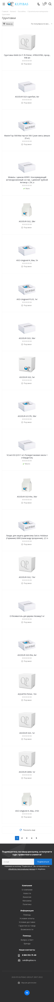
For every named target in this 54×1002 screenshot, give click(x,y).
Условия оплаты (27, 918)
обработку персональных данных (21, 869)
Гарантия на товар (27, 925)
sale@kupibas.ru (29, 960)
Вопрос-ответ (27, 940)
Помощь (27, 915)
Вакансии (27, 897)
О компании (27, 889)
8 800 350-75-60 (29, 955)
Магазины (27, 900)
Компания (27, 885)
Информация (27, 910)
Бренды (27, 943)
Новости (27, 893)
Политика (27, 904)
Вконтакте (27, 992)
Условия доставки (27, 922)
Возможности (27, 929)
